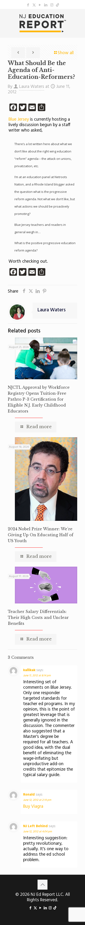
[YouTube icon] (40, 5)
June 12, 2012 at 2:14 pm (37, 800)
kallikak (29, 670)
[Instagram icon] (52, 5)
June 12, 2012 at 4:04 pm (37, 831)
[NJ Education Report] (42, 23)
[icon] (57, 5)
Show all (66, 53)
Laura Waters (31, 86)
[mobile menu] (79, 18)
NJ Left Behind (35, 826)
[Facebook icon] (28, 5)
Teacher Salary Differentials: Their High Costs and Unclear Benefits (38, 617)
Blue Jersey (18, 119)
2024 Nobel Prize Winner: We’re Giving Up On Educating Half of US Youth (40, 535)
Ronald (29, 794)
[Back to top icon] (42, 885)
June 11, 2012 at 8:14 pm (37, 675)
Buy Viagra (33, 806)
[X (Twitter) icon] (34, 5)
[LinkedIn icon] (46, 5)
